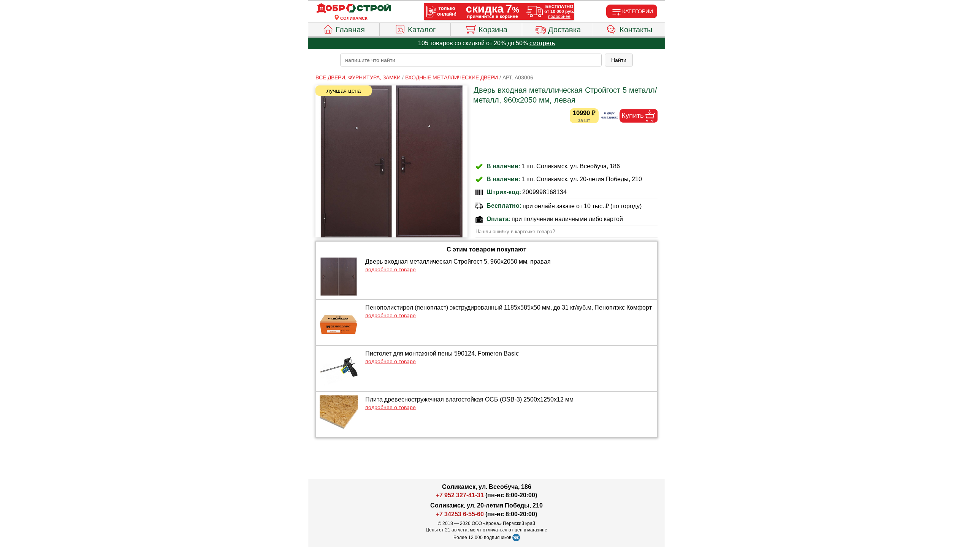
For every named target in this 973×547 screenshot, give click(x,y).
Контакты (636, 29)
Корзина (493, 29)
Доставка (564, 29)
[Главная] (354, 8)
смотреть (542, 43)
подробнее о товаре (390, 269)
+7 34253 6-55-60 (460, 514)
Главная (350, 29)
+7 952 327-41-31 (460, 495)
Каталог (422, 29)
